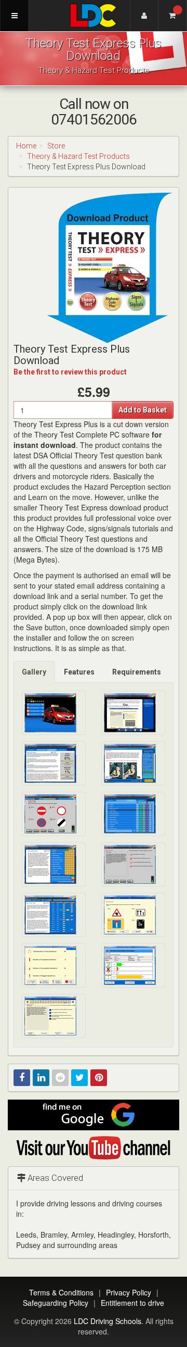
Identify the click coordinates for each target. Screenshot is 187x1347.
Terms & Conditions (61, 1292)
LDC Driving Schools (107, 1321)
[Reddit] (60, 1077)
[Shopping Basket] (172, 15)
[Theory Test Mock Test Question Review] (54, 1016)
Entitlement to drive (132, 1303)
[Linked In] (41, 1077)
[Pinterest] (98, 1077)
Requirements (136, 672)
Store (56, 146)
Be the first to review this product (70, 372)
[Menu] (14, 15)
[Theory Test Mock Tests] (54, 915)
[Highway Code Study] (133, 763)
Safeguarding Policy (55, 1303)
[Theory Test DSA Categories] (133, 814)
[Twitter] (79, 1077)
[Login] (144, 15)
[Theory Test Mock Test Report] (133, 965)
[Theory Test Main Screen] (54, 713)
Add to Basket (142, 410)
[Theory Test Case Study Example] (133, 864)
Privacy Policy (128, 1292)
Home (26, 146)
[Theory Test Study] (54, 763)
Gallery (34, 672)
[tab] (35, 672)
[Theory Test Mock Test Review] (54, 965)
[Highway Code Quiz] (54, 814)
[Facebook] (22, 1077)
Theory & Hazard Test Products (78, 156)
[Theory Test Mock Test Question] (133, 915)
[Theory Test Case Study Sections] (54, 864)
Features (79, 672)
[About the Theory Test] (133, 713)
